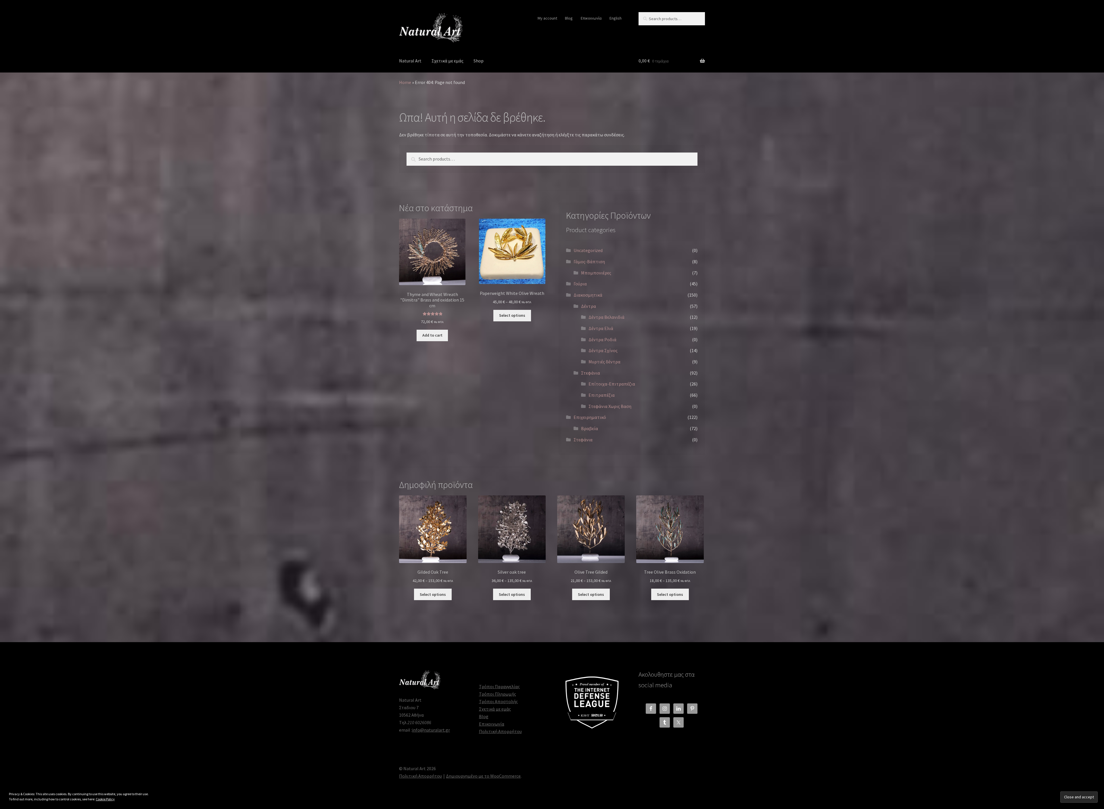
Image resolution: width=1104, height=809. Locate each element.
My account (547, 18)
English (616, 18)
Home (405, 82)
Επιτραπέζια (602, 395)
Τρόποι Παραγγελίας (499, 686)
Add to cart (432, 335)
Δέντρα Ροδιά (602, 339)
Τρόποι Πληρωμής (497, 694)
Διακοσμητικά (588, 295)
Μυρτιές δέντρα (604, 362)
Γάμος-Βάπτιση (589, 261)
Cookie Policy (105, 799)
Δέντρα (588, 306)
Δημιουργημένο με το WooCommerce (483, 776)
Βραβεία (589, 428)
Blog (569, 18)
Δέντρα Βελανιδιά (606, 317)
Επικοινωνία (591, 18)
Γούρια (580, 284)
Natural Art (410, 61)
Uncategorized (588, 250)
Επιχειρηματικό (590, 417)
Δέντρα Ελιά (601, 328)
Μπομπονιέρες (596, 273)
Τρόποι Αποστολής (498, 701)
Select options (512, 315)
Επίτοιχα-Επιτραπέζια (612, 384)
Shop (479, 61)
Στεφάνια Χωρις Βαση (610, 406)
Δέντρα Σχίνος (603, 350)
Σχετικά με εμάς (447, 61)
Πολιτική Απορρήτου (500, 731)
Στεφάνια (590, 373)
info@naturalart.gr (431, 730)
